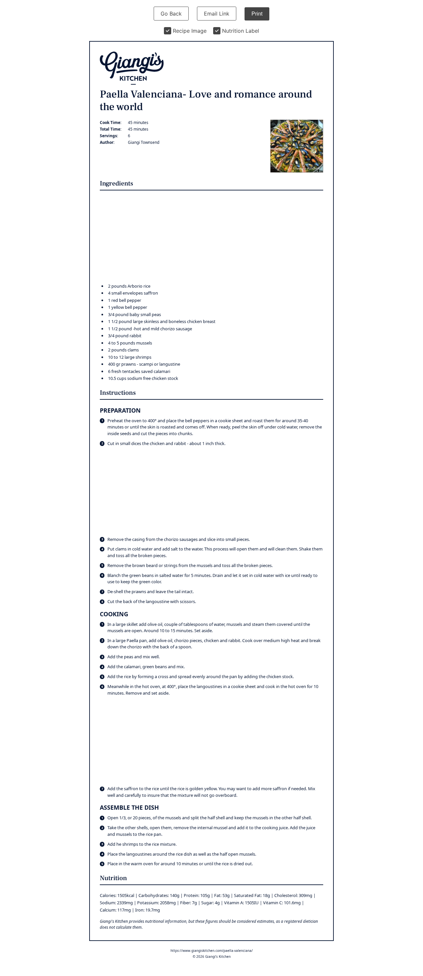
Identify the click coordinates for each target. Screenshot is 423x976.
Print (256, 14)
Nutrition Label (240, 30)
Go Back (171, 13)
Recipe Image (190, 30)
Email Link (216, 13)
